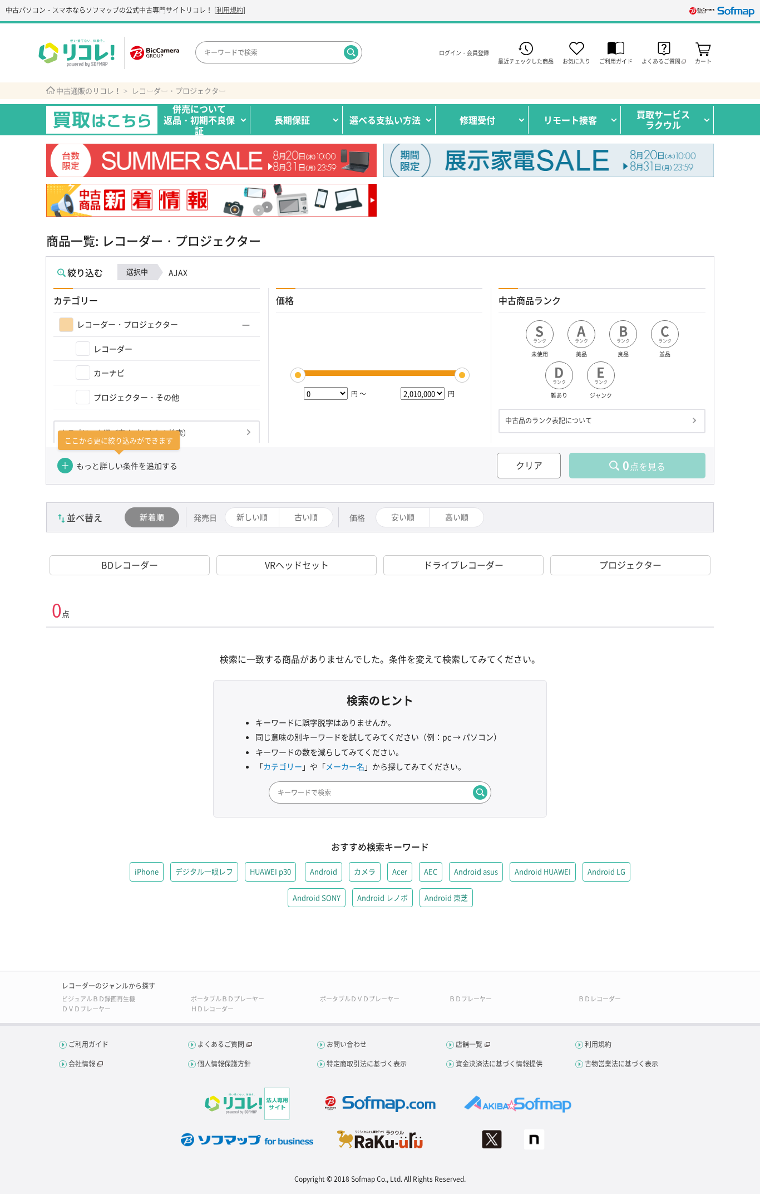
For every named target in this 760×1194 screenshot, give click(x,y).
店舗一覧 (469, 1044)
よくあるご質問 (221, 1044)
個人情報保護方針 (224, 1064)
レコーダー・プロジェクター (179, 91)
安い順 (402, 516)
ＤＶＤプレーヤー (86, 1009)
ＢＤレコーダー (599, 999)
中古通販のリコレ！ (88, 91)
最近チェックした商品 (526, 60)
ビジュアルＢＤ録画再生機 (98, 999)
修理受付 (477, 119)
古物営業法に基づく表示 (621, 1064)
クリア (529, 465)
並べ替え (84, 517)
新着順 (152, 516)
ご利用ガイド (616, 60)
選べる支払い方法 (385, 119)
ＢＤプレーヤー (470, 999)
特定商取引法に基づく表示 (367, 1064)
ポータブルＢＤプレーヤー (227, 999)
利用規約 (229, 10)
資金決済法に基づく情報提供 (499, 1064)
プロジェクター (630, 564)
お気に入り (576, 60)
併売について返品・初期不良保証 (199, 120)
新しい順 (252, 516)
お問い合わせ (347, 1044)
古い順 (306, 516)
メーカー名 (344, 766)
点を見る (644, 465)
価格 (357, 517)
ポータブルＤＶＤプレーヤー (359, 999)
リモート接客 (570, 119)
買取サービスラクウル (663, 119)
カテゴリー (282, 766)
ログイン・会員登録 (464, 53)
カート (703, 60)
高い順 (456, 516)
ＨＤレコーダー (212, 1009)
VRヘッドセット (297, 564)
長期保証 (292, 119)
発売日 (205, 517)
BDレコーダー (129, 564)
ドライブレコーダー (463, 564)
